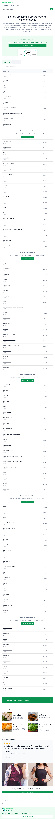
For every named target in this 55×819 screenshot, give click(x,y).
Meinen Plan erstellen (27, 45)
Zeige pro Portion (16, 62)
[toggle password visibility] (3, 66)
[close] (52, 809)
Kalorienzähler (6, 5)
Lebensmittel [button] (5, 71)
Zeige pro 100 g (6, 62)
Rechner (19, 5)
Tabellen (13, 5)
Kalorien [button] (45, 71)
